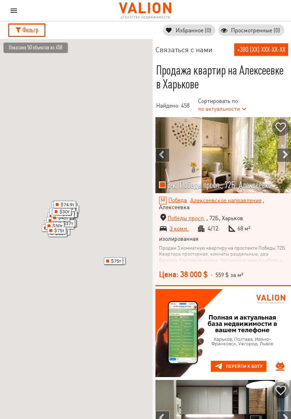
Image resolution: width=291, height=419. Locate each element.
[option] (223, 155)
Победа (177, 200)
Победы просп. (186, 218)
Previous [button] (162, 155)
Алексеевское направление (226, 200)
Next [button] (284, 155)
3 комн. (179, 228)
